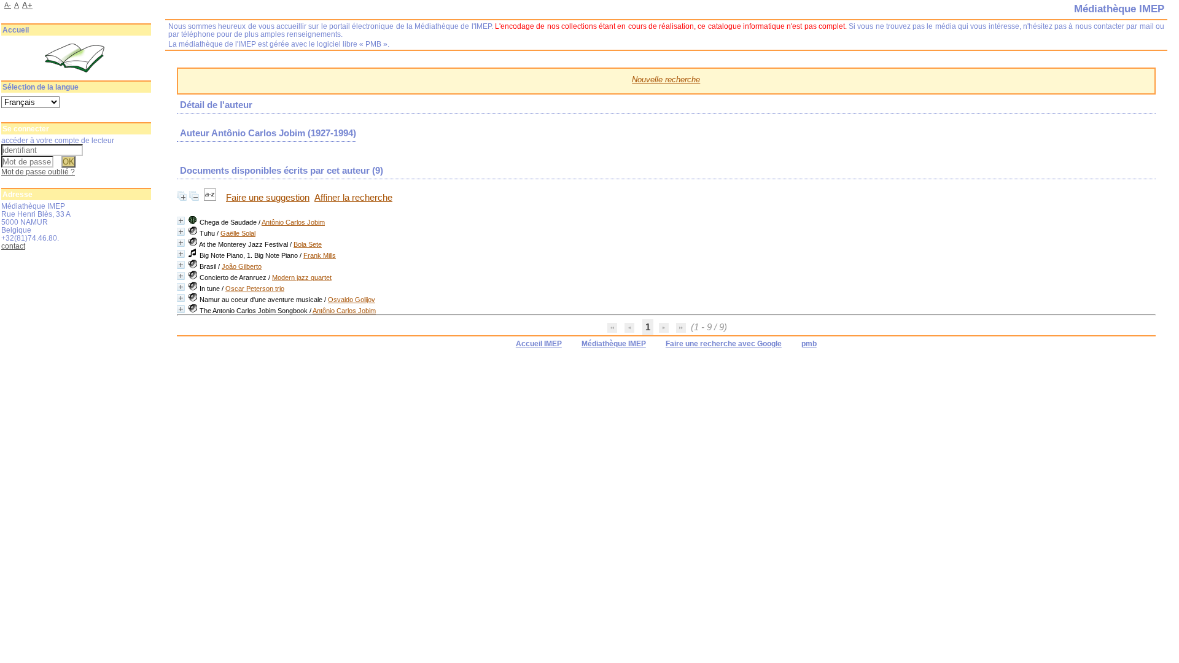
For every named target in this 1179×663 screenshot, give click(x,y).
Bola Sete (308, 244)
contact (13, 246)
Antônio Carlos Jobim (293, 222)
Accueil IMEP (539, 343)
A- (7, 5)
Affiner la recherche (353, 198)
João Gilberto (242, 266)
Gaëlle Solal (237, 233)
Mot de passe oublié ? (38, 172)
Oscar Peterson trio (254, 288)
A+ (27, 5)
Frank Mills (319, 255)
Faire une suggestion (267, 198)
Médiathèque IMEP (614, 343)
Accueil (15, 30)
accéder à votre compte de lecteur (57, 140)
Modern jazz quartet (302, 277)
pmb (809, 343)
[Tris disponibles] (211, 198)
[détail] (181, 221)
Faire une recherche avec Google (724, 343)
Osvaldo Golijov (351, 299)
